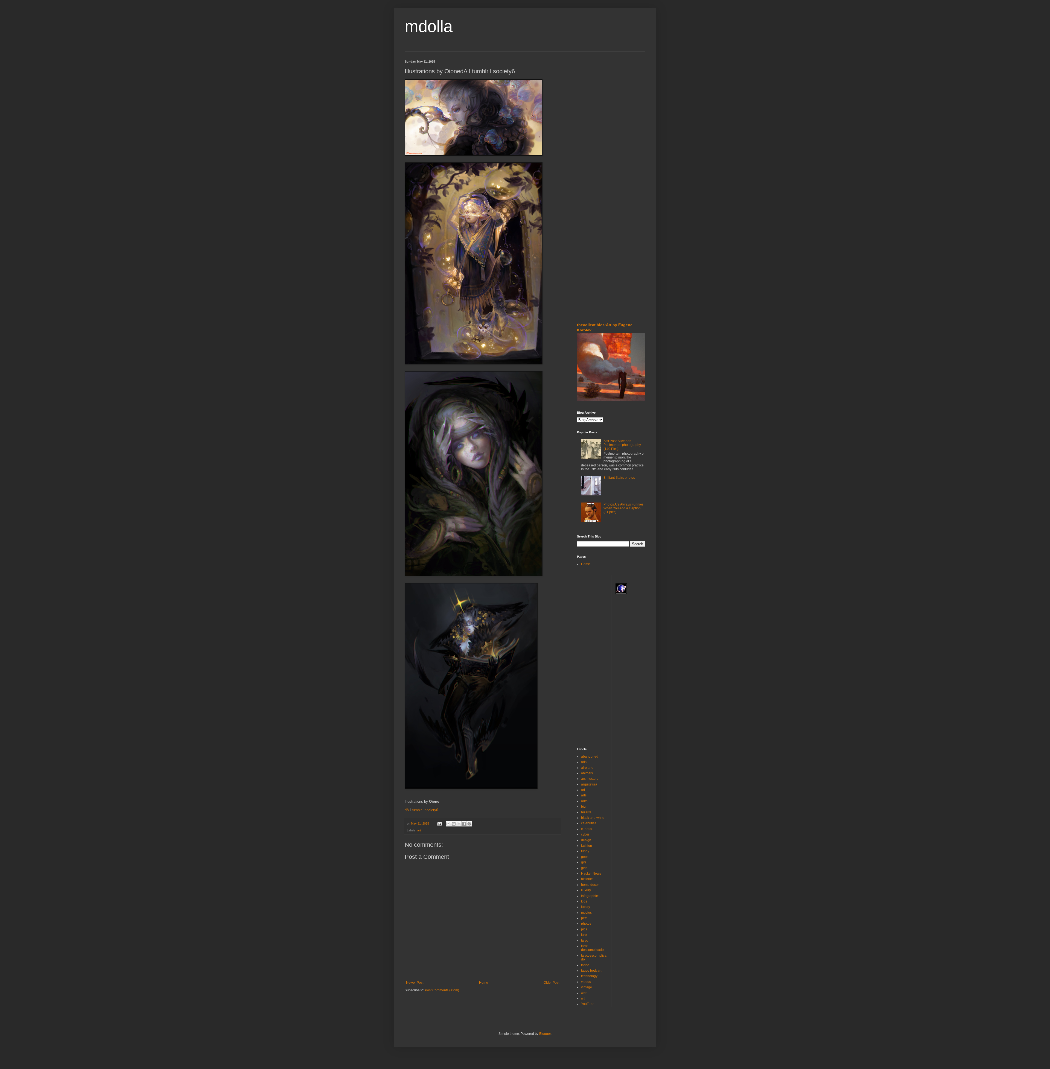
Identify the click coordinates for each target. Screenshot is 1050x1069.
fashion (586, 846)
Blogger (545, 1034)
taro (584, 935)
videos (586, 982)
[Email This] (448, 823)
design (586, 840)
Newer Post (414, 983)
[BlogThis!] (453, 823)
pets (584, 918)
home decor (590, 885)
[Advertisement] (593, 92)
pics (584, 929)
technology (589, 976)
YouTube (587, 1004)
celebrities (588, 823)
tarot (584, 940)
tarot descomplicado (592, 948)
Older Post (551, 983)
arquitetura (589, 784)
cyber (585, 834)
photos (586, 923)
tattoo (585, 965)
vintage (586, 987)
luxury (585, 907)
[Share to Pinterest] (469, 823)
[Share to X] (459, 823)
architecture (590, 779)
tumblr (417, 810)
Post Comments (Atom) (442, 990)
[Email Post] (439, 823)
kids (584, 901)
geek (584, 857)
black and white (592, 818)
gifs (583, 862)
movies (586, 913)
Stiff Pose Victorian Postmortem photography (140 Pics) (622, 445)
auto (584, 801)
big (583, 806)
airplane (587, 768)
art (419, 830)
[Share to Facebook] (464, 823)
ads (584, 762)
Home (483, 983)
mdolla (429, 26)
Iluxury (586, 890)
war (584, 993)
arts (584, 795)
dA (407, 810)
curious (586, 829)
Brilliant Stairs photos (619, 478)
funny (585, 851)
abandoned (589, 756)
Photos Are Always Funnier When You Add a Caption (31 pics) (623, 508)
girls (584, 868)
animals (587, 773)
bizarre (586, 812)
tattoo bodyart (591, 970)
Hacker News (591, 873)
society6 (431, 810)
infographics (590, 896)
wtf (583, 998)
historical (587, 879)
